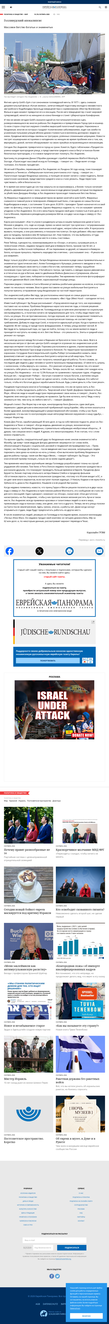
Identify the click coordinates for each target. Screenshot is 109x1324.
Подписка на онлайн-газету (81, 1201)
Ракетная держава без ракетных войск (77, 1080)
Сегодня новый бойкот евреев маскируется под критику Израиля (27, 911)
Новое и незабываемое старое (24, 1025)
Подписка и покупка (81, 1197)
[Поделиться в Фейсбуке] (10, 551)
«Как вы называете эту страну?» (77, 1025)
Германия (13, 801)
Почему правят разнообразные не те (27, 851)
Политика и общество (13, 14)
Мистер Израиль (15, 1079)
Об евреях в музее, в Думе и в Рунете (75, 1140)
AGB (38, 1304)
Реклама (81, 1209)
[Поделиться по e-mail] (99, 551)
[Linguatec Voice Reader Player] (17, 7)
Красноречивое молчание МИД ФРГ (80, 849)
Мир (26, 14)
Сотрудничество (81, 1205)
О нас (81, 1193)
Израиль (22, 801)
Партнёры (81, 1217)
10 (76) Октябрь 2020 (41, 14)
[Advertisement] (54, 760)
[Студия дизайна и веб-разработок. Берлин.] (54, 1313)
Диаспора (57, 801)
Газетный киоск (54, 2)
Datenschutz (50, 1304)
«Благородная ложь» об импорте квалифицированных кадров (78, 967)
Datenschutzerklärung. (63, 1259)
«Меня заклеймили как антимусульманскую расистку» (25, 967)
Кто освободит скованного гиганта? (80, 909)
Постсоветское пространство (39, 801)
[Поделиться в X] (39, 551)
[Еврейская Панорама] (54, 7)
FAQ (81, 1213)
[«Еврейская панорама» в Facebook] (51, 1275)
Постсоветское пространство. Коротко (24, 1140)
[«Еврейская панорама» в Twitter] (57, 1275)
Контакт (81, 1221)
